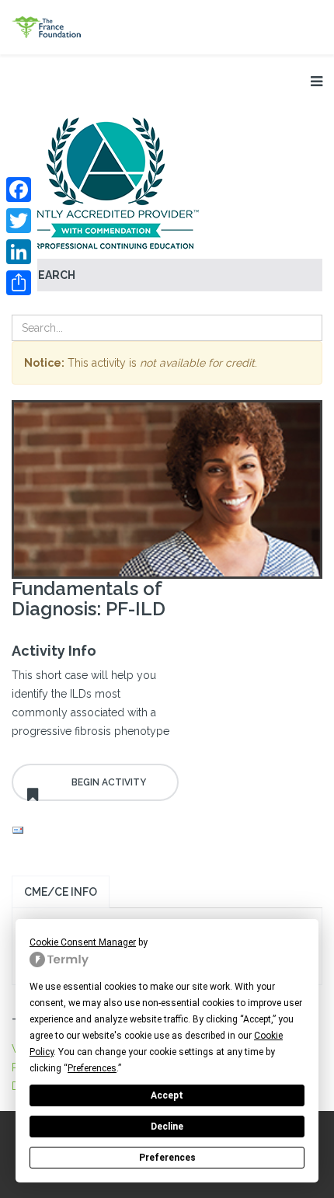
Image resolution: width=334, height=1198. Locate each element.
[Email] (95, 830)
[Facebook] (18, 189)
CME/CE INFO (60, 892)
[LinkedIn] (18, 251)
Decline (167, 1126)
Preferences (167, 1157)
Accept (167, 1095)
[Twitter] (18, 220)
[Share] (18, 282)
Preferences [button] (92, 1068)
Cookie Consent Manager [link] (83, 942)
